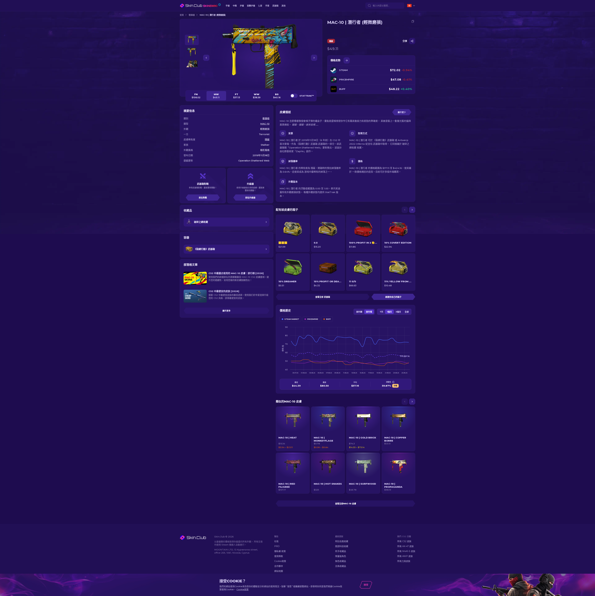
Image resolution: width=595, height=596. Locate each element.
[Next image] (314, 58)
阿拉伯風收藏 (341, 541)
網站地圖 (278, 571)
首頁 (182, 15)
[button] (292, 429)
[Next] (412, 210)
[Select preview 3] (192, 64)
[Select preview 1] (192, 40)
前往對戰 (203, 197)
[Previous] (405, 210)
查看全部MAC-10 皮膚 (345, 503)
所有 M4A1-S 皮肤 (406, 551)
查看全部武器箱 (322, 297)
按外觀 (359, 311)
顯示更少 (402, 112)
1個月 (389, 311)
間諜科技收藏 (341, 546)
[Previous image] (206, 58)
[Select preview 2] (192, 52)
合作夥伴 (278, 566)
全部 (407, 311)
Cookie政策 (280, 561)
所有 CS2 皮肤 (404, 541)
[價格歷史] (347, 60)
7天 (381, 311)
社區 (276, 541)
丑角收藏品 (340, 566)
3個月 (398, 311)
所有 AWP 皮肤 (405, 556)
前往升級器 (250, 197)
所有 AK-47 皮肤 (405, 546)
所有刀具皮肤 (403, 561)
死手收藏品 (340, 551)
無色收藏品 (340, 561)
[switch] (294, 96)
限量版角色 (340, 556)
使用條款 (278, 556)
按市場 (369, 311)
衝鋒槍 (192, 15)
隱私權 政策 (280, 551)
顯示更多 (227, 310)
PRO (277, 546)
